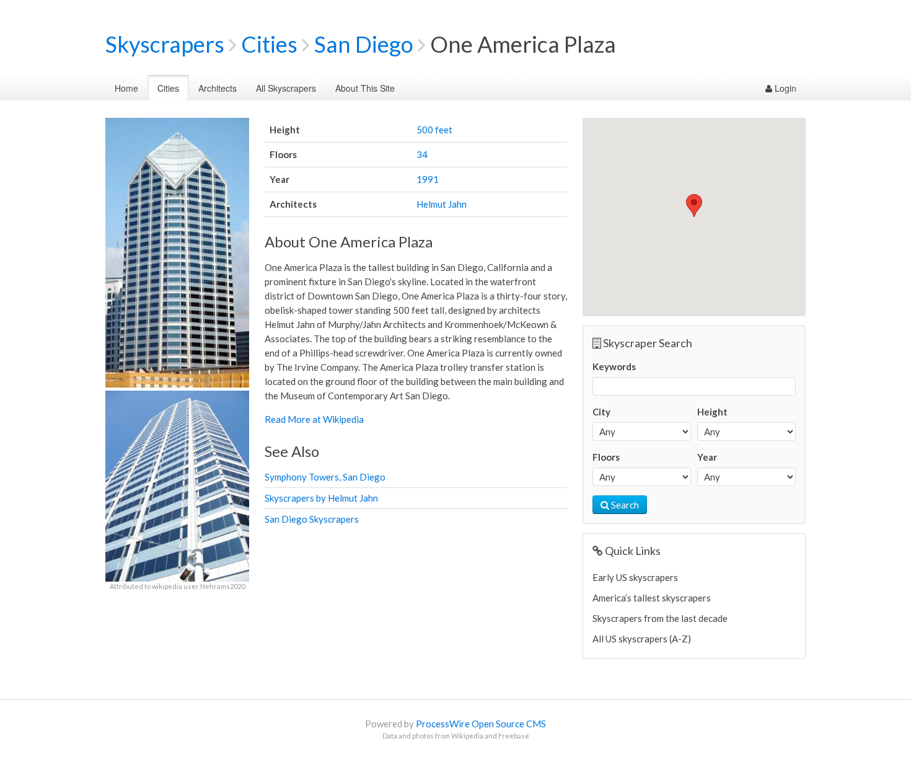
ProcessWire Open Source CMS (481, 723)
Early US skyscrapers (635, 577)
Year (707, 457)
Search (624, 504)
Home (126, 88)
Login (784, 88)
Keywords (614, 366)
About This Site (365, 88)
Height (712, 411)
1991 (427, 179)
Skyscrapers (164, 44)
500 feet (434, 129)
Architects (217, 88)
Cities (269, 44)
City (601, 411)
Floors (606, 457)
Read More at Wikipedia (314, 419)
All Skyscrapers (286, 88)
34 (422, 154)
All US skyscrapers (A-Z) (641, 638)
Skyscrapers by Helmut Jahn (321, 497)
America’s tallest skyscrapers (651, 597)
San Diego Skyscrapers (312, 519)
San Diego (363, 44)
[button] (694, 205)
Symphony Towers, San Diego (325, 476)
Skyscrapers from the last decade (660, 618)
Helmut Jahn (441, 204)
